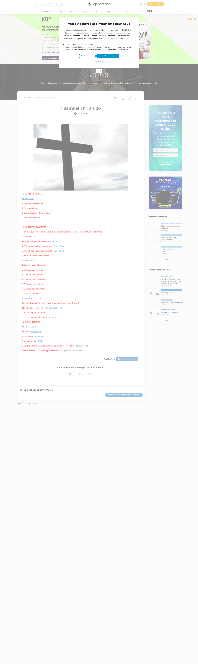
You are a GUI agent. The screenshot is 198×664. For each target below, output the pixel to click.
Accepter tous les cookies (107, 56)
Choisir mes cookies (87, 56)
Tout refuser (99, 61)
